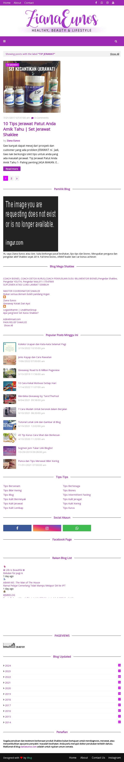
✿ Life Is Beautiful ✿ (14, 570)
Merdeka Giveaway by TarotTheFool (38, 396)
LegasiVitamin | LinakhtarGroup (19, 309)
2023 (63, 671)
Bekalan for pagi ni (13, 573)
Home (6, 3)
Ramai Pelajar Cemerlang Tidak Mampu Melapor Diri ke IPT (34, 585)
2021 (63, 682)
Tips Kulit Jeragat (72, 499)
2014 (63, 722)
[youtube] (113, 3)
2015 (63, 716)
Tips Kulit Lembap (13, 507)
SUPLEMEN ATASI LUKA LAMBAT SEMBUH (26, 284)
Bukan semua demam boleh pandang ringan (26, 294)
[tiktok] (107, 528)
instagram (114, 757)
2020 (63, 688)
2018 (63, 699)
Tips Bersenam (11, 486)
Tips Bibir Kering (12, 490)
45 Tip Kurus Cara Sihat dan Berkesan (39, 435)
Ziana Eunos (13, 140)
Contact (29, 3)
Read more (12, 168)
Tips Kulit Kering (72, 503)
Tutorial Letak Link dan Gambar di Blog (39, 422)
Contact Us (98, 757)
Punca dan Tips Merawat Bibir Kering (38, 461)
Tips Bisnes (69, 490)
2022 (63, 676)
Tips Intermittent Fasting (77, 494)
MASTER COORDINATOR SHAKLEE (21, 291)
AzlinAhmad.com (12, 319)
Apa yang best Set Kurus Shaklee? (20, 312)
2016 (63, 711)
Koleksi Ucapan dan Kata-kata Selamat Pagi (42, 344)
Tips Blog (8, 494)
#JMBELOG (9, 595)
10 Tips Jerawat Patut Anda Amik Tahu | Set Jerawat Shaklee (29, 129)
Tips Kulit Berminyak (14, 499)
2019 (63, 693)
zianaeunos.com (28, 746)
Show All (114, 53)
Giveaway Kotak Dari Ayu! (16, 303)
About (17, 3)
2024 (63, 665)
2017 (63, 705)
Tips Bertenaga (71, 486)
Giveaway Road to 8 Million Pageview (39, 370)
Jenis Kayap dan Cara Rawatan (35, 357)
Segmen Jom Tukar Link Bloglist (35, 448)
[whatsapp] (102, 3)
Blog (29, 757)
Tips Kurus (69, 507)
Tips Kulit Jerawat (13, 503)
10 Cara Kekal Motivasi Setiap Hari (37, 383)
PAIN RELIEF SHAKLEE (15, 322)
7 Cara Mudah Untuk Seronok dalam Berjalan (42, 409)
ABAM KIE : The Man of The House (21, 582)
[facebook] (96, 3)
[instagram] (107, 3)
